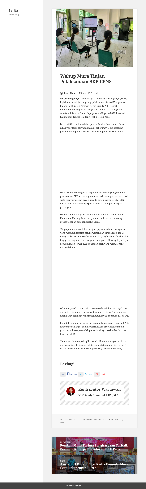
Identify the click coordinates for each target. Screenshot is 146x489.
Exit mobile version (73, 486)
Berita (13, 10)
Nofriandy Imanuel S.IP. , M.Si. (99, 395)
